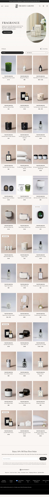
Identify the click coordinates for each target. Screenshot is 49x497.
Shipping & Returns (33, 472)
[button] (47, 6)
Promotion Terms (24, 472)
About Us (7, 472)
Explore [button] (7, 6)
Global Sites (41, 472)
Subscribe (43, 458)
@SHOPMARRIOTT (25, 469)
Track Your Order (13, 472)
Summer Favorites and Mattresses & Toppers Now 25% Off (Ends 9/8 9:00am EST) (24, 1)
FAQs (19, 472)
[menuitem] (3, 6)
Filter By (3, 52)
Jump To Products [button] (7, 32)
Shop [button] (2, 6)
